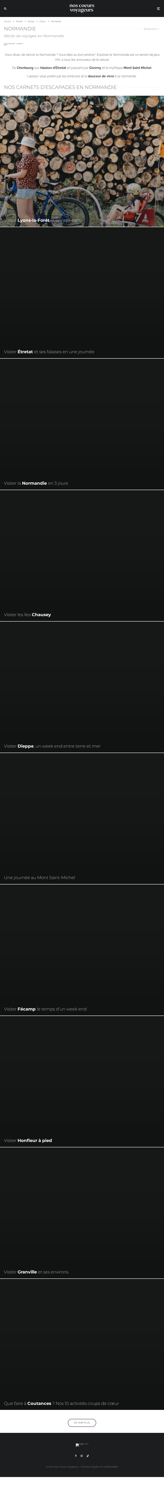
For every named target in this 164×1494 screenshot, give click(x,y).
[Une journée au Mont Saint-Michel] (82, 818)
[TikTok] (88, 1456)
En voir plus (82, 1422)
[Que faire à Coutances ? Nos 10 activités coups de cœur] (82, 1344)
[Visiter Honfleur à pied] (82, 1081)
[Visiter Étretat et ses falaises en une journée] (82, 292)
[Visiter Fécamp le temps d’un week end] (82, 950)
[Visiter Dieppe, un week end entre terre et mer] (82, 687)
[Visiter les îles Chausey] (82, 555)
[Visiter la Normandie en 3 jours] (82, 424)
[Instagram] (82, 1456)
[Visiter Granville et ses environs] (82, 1212)
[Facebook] (76, 1456)
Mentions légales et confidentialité (99, 1466)
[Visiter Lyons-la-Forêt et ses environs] (82, 161)
